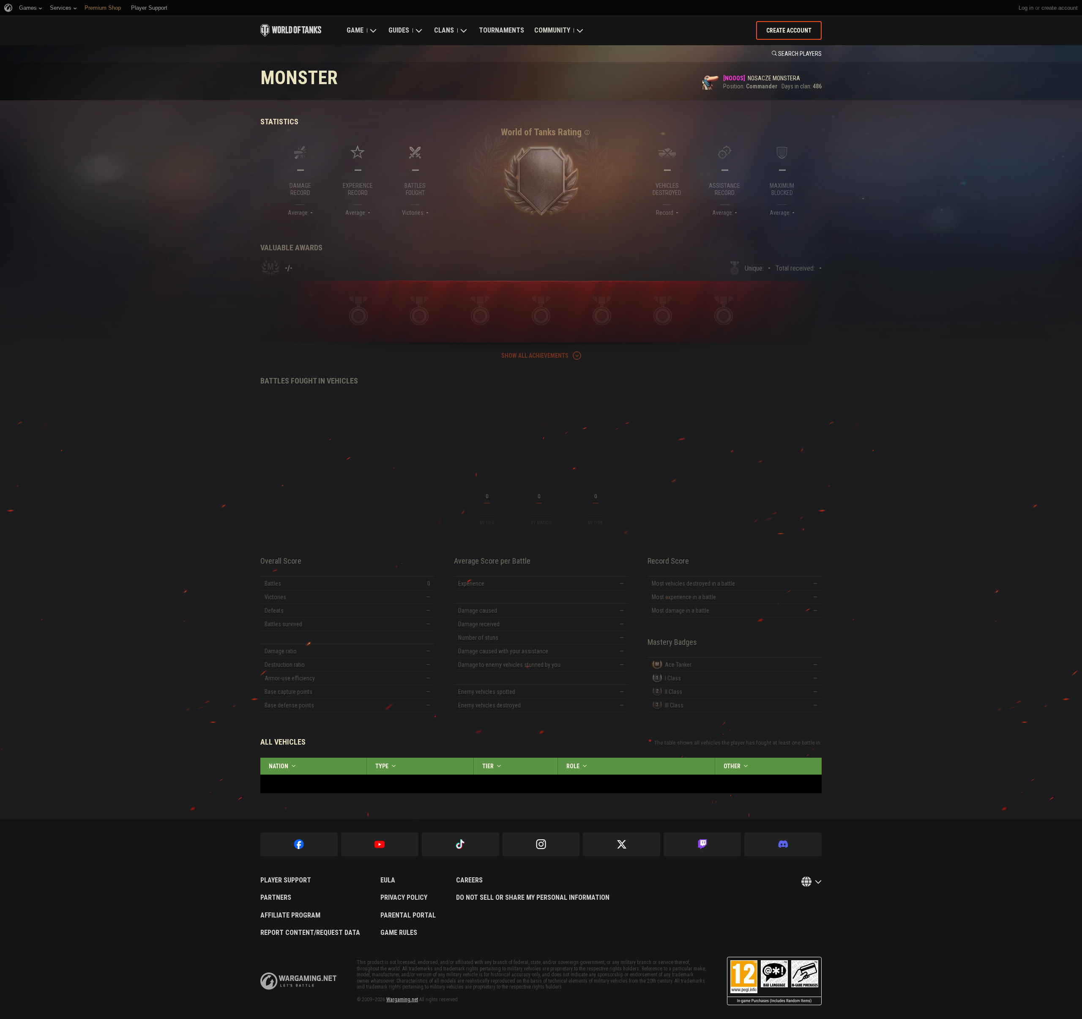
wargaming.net (298, 981)
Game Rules (398, 933)
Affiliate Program (290, 915)
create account (1059, 8)
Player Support (285, 880)
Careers (469, 880)
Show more (541, 577)
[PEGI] (774, 981)
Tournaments (501, 30)
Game (355, 30)
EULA (387, 880)
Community (552, 30)
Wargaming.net (402, 1000)
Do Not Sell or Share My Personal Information (532, 897)
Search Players (800, 53)
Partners (275, 897)
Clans (444, 30)
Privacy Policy (403, 897)
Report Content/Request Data (310, 933)
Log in (1026, 8)
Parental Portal (408, 915)
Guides (398, 30)
